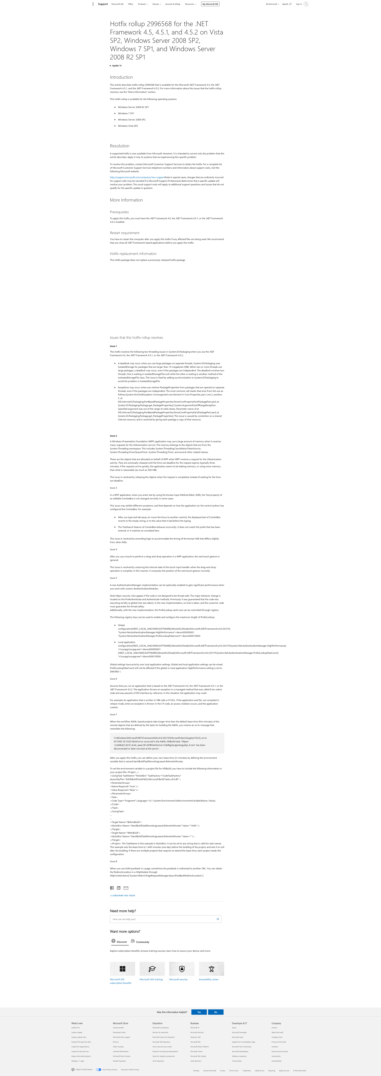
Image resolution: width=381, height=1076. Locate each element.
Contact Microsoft (209, 1070)
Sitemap (196, 1070)
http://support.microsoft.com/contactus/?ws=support (137, 177)
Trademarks (246, 1070)
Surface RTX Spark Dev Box (81, 1042)
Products (142, 4)
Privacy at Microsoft (279, 1042)
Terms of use (233, 1070)
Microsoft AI (194, 1027)
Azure (234, 1027)
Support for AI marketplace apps (243, 1042)
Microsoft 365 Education (161, 1042)
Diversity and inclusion (280, 1051)
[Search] (217, 919)
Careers (274, 1027)
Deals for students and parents (164, 1056)
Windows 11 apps (77, 1061)
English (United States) (84, 1069)
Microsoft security (178, 979)
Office (130, 4)
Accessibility (276, 1056)
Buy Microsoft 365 (210, 4)
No (215, 1012)
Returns (116, 1042)
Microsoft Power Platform (199, 1047)
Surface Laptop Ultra (78, 1037)
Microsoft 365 (117, 4)
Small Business (195, 1061)
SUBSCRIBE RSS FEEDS (124, 895)
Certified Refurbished (120, 1051)
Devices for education (160, 1032)
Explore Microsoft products (81, 1056)
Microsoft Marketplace (240, 1051)
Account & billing (172, 4)
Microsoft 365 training (151, 979)
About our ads (284, 1070)
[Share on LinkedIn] (117, 887)
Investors (275, 1047)
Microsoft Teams (196, 1051)
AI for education (158, 1061)
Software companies (239, 1056)
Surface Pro (75, 1027)
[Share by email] (124, 887)
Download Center (119, 1032)
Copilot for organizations (80, 1047)
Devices (156, 4)
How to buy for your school (162, 1047)
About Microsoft (277, 1032)
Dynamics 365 (195, 1037)
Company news (277, 1037)
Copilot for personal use (80, 1051)
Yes (199, 1012)
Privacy (222, 1070)
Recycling (271, 1070)
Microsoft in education (161, 1027)
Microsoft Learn (237, 1037)
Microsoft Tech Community (241, 1047)
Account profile (118, 1027)
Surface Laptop (76, 1032)
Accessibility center (208, 979)
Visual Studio (237, 1061)
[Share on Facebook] (112, 887)
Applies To (116, 65)
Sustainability (276, 1061)
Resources (189, 4)
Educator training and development (165, 1051)
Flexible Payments (119, 1061)
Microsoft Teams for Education (164, 1037)
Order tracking (118, 1047)
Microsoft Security (197, 1032)
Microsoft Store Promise (121, 1056)
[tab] (120, 941)
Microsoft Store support (121, 1037)
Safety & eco (259, 1070)
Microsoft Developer (239, 1032)
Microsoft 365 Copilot (198, 1056)
